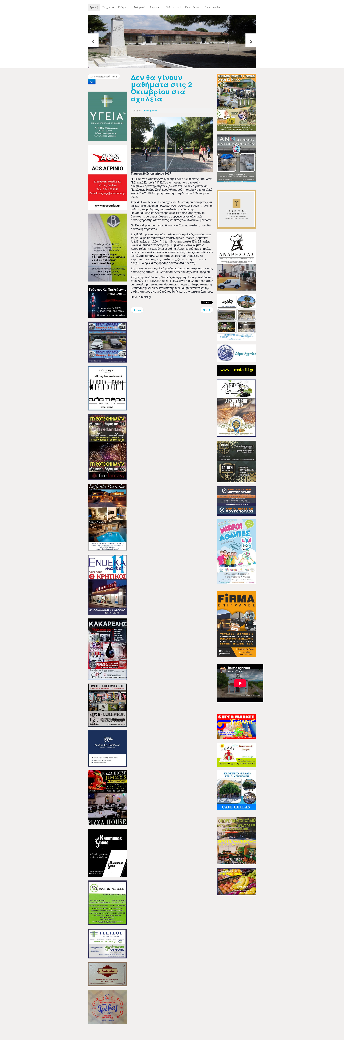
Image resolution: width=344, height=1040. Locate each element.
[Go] (91, 81)
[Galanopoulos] (236, 881)
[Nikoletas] (107, 247)
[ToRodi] (236, 754)
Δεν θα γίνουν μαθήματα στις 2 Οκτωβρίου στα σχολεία (161, 88)
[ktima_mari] (236, 317)
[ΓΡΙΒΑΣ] (107, 1006)
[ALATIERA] (107, 388)
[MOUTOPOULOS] (236, 500)
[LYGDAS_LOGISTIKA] (107, 748)
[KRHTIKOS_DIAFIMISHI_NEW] (107, 584)
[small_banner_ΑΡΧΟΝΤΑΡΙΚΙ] (236, 370)
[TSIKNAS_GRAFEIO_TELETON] (236, 209)
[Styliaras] (107, 902)
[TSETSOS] (107, 943)
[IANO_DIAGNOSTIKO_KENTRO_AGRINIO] (236, 158)
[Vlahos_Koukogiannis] (107, 705)
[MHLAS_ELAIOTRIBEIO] (236, 102)
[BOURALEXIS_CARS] (107, 341)
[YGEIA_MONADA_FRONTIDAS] (107, 116)
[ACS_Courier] (107, 177)
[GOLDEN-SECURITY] (236, 461)
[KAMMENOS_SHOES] (107, 852)
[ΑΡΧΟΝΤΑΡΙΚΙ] (236, 408)
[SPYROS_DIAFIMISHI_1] (236, 840)
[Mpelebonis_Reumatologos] (107, 301)
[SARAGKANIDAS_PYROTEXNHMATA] (107, 446)
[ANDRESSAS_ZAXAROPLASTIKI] (236, 261)
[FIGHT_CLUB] (107, 649)
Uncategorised (150, 110)
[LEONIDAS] (107, 973)
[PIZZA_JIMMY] (107, 797)
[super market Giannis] (236, 726)
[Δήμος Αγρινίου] (236, 352)
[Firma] (236, 623)
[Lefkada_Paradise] (107, 517)
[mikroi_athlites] (236, 551)
